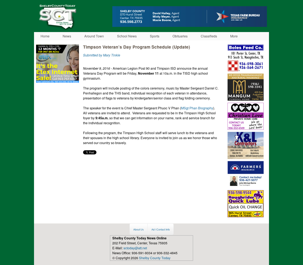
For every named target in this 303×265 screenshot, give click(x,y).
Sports (154, 36)
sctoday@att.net (135, 248)
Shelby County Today (154, 257)
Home (45, 36)
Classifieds (209, 36)
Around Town (94, 36)
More (234, 36)
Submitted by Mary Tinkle (101, 55)
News (67, 36)
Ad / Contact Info (161, 229)
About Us (138, 229)
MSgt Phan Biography (197, 108)
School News (127, 36)
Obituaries (180, 36)
